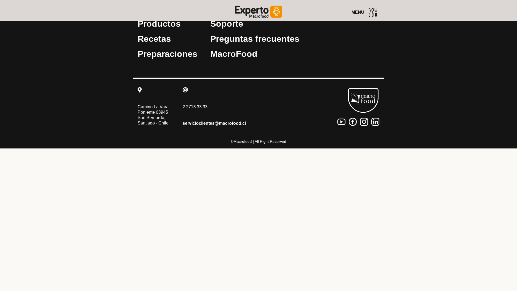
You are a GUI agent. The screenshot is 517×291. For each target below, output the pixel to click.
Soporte (226, 23)
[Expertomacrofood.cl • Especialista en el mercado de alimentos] (258, 11)
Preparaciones (167, 54)
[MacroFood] (363, 100)
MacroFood (233, 54)
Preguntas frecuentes (254, 38)
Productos (159, 23)
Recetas (154, 38)
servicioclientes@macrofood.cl (214, 123)
